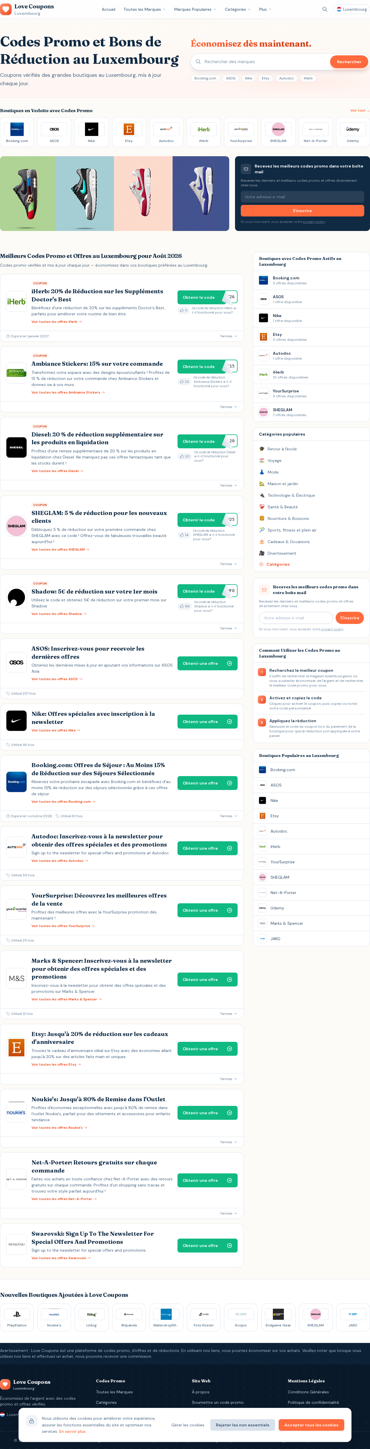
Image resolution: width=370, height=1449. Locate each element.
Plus (263, 9)
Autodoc (286, 78)
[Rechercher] (325, 9)
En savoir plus (72, 1431)
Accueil (108, 9)
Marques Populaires (193, 9)
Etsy (265, 78)
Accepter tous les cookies (311, 1425)
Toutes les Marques (142, 9)
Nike (248, 78)
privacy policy (314, 222)
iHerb (308, 78)
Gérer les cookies (187, 1425)
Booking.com (205, 78)
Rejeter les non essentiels (242, 1425)
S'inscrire (302, 210)
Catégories (235, 9)
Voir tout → (360, 110)
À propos (201, 1392)
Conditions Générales (308, 1392)
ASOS (230, 78)
